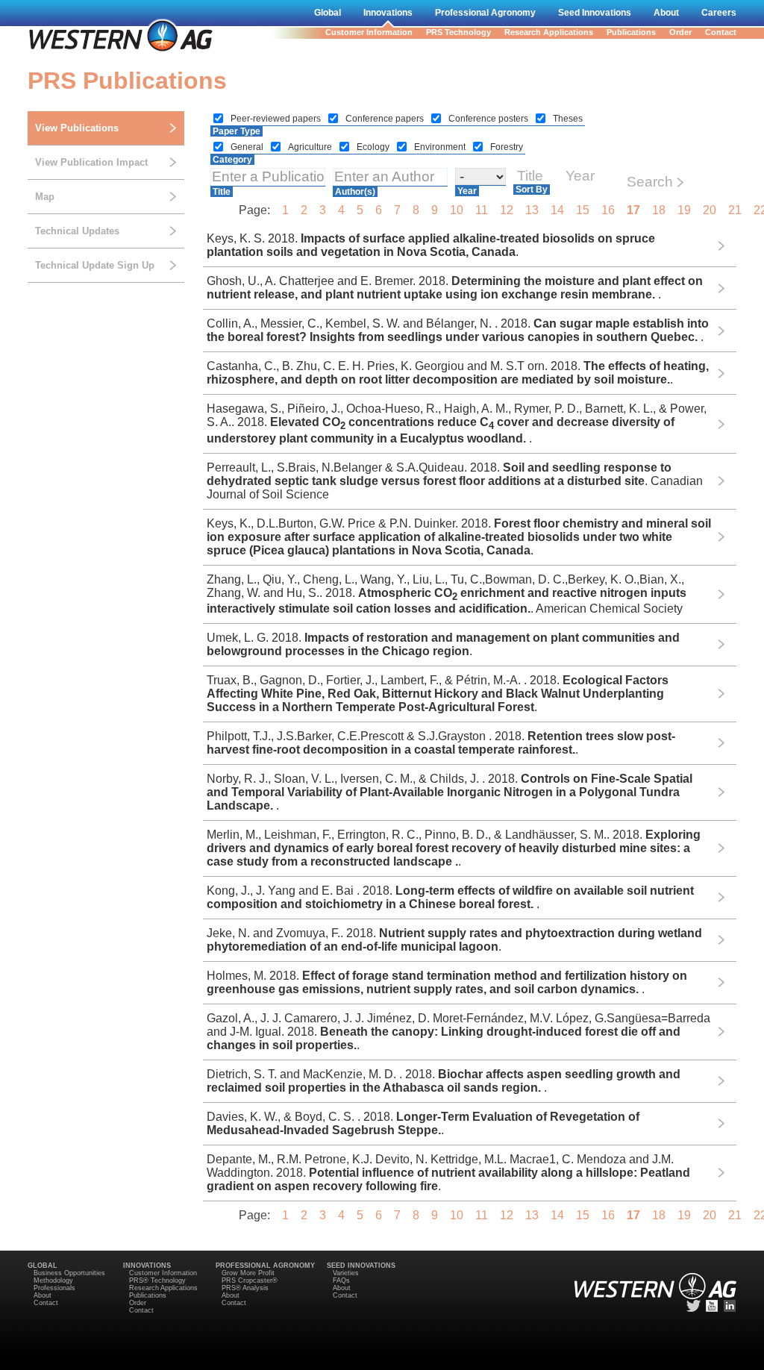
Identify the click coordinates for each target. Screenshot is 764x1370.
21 (735, 210)
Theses (568, 118)
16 (608, 210)
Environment (441, 147)
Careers (718, 12)
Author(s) (355, 192)
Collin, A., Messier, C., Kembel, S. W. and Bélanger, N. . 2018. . (458, 330)
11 (481, 210)
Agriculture (311, 147)
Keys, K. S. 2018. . (431, 245)
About (666, 12)
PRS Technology (458, 32)
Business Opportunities (69, 1273)
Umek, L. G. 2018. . (443, 644)
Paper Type (236, 131)
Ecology (374, 147)
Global (327, 12)
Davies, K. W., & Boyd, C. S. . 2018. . (423, 1123)
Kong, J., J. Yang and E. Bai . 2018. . (450, 897)
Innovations (388, 12)
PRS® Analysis (245, 1288)
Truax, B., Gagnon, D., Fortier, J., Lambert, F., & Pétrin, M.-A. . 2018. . (437, 693)
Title (222, 192)
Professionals (54, 1288)
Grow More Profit (248, 1273)
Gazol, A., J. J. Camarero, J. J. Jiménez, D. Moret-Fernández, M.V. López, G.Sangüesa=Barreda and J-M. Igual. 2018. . (458, 1031)
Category (232, 159)
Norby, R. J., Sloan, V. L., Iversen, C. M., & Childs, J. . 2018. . (449, 792)
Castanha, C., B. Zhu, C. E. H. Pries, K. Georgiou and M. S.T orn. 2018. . (458, 373)
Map (44, 196)
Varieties (346, 1273)
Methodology (53, 1280)
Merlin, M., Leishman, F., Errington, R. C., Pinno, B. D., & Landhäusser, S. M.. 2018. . (454, 848)
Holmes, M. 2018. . (447, 982)
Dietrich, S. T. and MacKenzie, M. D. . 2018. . (443, 1081)
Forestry (506, 147)
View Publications (77, 128)
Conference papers (385, 118)
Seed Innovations (594, 12)
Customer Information (369, 32)
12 (506, 210)
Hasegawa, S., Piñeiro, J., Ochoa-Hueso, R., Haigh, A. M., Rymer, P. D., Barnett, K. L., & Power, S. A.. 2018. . (457, 423)
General (248, 147)
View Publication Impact (91, 162)
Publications (631, 32)
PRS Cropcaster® (250, 1280)
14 (557, 210)
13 (532, 210)
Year (467, 191)
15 (582, 210)
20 (709, 210)
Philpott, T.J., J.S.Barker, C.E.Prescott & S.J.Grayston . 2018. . (441, 743)
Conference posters (489, 118)
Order (680, 32)
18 (659, 210)
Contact (720, 32)
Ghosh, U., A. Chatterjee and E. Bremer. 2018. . (455, 288)
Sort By (532, 189)
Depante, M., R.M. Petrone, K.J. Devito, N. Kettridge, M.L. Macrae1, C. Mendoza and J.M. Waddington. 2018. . (448, 1172)
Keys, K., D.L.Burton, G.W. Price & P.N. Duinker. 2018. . (459, 537)
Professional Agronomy (485, 12)
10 (456, 210)
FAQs (341, 1280)
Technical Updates (77, 231)
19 (684, 210)
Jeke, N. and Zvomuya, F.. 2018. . (454, 940)
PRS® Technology (157, 1280)
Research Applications (548, 32)
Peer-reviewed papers (277, 118)
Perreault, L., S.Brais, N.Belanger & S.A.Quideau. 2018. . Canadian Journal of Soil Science (455, 481)
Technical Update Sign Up (94, 265)
